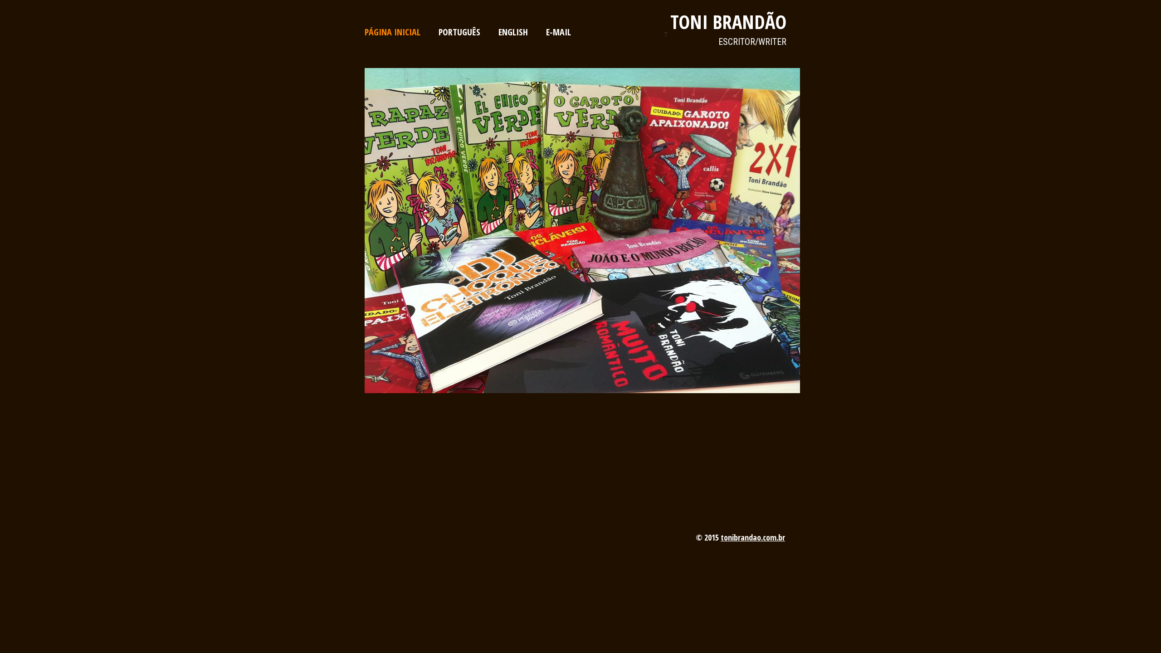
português (459, 32)
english (513, 32)
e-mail (558, 32)
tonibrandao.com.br (753, 537)
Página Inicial (392, 32)
